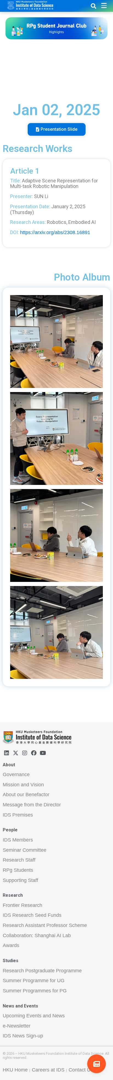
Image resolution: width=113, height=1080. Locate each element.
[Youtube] (43, 753)
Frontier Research (22, 905)
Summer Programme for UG (33, 980)
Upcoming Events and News (34, 1015)
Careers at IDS (48, 1070)
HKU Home (15, 1070)
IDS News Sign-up (23, 1036)
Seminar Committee (24, 850)
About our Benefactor (26, 794)
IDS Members (18, 840)
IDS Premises (18, 815)
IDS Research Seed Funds (32, 915)
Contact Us (81, 1070)
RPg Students (18, 870)
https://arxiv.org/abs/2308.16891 (55, 232)
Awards (11, 945)
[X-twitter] (15, 753)
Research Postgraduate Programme (42, 970)
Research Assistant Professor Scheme (45, 925)
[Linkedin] (6, 753)
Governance (16, 774)
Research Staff (19, 860)
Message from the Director (32, 804)
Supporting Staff (20, 880)
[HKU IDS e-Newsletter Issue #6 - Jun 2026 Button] (96, 1063)
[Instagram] (25, 753)
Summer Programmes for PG (35, 990)
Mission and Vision (23, 784)
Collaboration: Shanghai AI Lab (37, 935)
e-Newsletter (16, 1026)
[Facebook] (34, 753)
